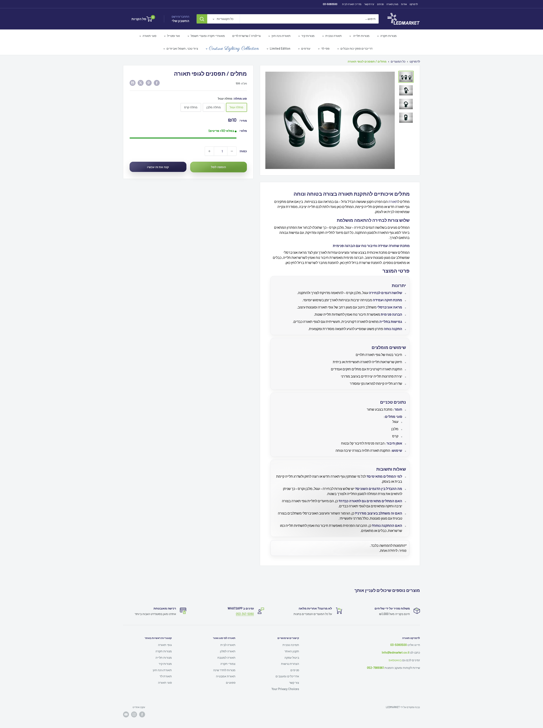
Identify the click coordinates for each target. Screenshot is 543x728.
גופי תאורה (165, 645)
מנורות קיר (308, 36)
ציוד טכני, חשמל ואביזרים (182, 48)
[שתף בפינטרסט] (149, 83)
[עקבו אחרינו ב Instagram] (134, 714)
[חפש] (202, 19)
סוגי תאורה (149, 36)
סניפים (380, 4)
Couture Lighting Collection (234, 48)
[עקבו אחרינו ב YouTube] (126, 714)
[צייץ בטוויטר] (141, 83)
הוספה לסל (218, 167)
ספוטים (230, 682)
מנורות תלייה (361, 36)
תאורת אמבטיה (225, 676)
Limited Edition (280, 48)
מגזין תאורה (392, 4)
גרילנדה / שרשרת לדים (246, 36)
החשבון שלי (180, 21)
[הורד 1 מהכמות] (231, 151)
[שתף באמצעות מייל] (133, 83)
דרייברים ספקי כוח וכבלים (356, 48)
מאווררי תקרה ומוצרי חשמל (208, 36)
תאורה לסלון (227, 651)
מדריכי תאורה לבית (351, 4)
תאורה (393, 201)
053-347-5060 (245, 614)
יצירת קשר (369, 4)
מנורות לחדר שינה (224, 670)
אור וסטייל (173, 36)
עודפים (305, 48)
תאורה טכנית (333, 36)
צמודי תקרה (227, 663)
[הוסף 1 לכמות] (209, 151)
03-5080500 (330, 4)
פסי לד (325, 48)
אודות (404, 4)
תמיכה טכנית (291, 645)
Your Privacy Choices (285, 689)
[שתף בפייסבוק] (157, 83)
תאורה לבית (227, 645)
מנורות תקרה (388, 36)
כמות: (243, 151)
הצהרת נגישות (290, 663)
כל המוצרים (398, 61)
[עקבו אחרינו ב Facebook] (142, 714)
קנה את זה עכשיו (158, 167)
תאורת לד (166, 676)
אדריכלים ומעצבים (287, 676)
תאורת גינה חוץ (281, 36)
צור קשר (294, 682)
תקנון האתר (291, 651)
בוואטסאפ (395, 660)
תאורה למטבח (226, 657)
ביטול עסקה (291, 657)
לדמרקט (414, 4)
